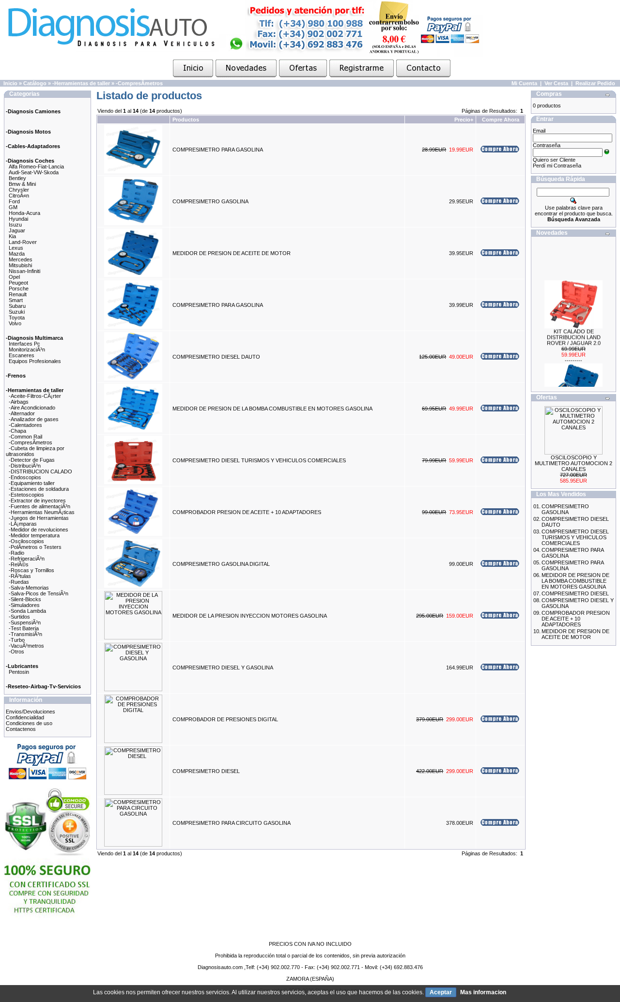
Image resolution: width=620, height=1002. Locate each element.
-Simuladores (24, 605)
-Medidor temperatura (34, 535)
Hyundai (18, 219)
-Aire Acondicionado (32, 407)
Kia (12, 236)
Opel (14, 277)
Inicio (10, 83)
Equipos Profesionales (35, 361)
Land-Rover (23, 242)
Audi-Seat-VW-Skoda (34, 172)
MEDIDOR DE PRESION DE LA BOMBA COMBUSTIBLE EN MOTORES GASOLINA (272, 408)
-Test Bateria (24, 628)
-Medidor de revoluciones (38, 529)
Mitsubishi (20, 265)
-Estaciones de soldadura (39, 489)
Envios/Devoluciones (30, 711)
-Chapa (17, 431)
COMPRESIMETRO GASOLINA (210, 201)
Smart (16, 300)
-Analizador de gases (34, 419)
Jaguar (17, 230)
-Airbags (19, 402)
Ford (14, 201)
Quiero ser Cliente (554, 160)
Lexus (16, 248)
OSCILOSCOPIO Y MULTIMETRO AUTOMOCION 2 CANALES (573, 463)
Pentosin (19, 672)
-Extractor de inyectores (37, 500)
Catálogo (34, 83)
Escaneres (21, 355)
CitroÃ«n (19, 195)
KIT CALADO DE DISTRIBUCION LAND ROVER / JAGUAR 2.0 (574, 331)
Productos (185, 119)
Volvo (15, 323)
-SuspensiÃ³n (25, 622)
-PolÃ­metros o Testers (35, 547)
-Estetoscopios (26, 495)
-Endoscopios (25, 477)
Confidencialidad (25, 717)
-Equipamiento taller (32, 483)
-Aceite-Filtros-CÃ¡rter (35, 396)
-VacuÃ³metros (26, 646)
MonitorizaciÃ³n (27, 349)
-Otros (16, 651)
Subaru (17, 306)
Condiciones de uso (29, 723)
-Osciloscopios (26, 541)
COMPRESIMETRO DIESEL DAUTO (216, 357)
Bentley (17, 178)
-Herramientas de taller (81, 83)
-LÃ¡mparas (23, 524)
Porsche (19, 288)
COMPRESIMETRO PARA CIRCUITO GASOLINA (231, 823)
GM (13, 207)
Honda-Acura (24, 213)
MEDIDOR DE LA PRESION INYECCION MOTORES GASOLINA (249, 616)
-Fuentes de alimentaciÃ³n (39, 506)
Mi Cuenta (524, 83)
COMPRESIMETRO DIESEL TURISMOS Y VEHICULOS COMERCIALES (259, 460)
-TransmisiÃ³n (25, 634)
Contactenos (21, 729)
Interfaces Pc (24, 344)
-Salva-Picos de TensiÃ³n (38, 593)
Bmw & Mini (22, 184)
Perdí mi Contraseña (557, 165)
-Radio (16, 553)
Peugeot (18, 283)
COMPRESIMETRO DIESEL (206, 771)
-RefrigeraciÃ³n (27, 559)
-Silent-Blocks (25, 599)
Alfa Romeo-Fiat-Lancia (36, 166)
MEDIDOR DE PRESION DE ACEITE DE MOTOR (231, 253)
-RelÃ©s (19, 564)
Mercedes (20, 259)
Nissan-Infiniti (24, 271)
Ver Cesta (556, 83)
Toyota (17, 317)
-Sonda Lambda (27, 611)
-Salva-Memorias (29, 588)
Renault (18, 294)
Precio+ (463, 119)
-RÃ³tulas (20, 576)
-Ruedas (19, 582)
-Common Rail (25, 437)
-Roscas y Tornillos (31, 570)
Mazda (17, 254)
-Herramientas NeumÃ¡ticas (42, 512)
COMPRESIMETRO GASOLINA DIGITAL (221, 564)
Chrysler (19, 190)
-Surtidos (19, 617)
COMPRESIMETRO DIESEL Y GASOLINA (222, 667)
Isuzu (15, 225)
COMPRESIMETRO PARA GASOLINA (217, 149)
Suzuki (17, 312)
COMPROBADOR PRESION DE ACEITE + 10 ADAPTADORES (246, 512)
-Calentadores (25, 425)
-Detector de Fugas (32, 460)
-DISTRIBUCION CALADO (40, 471)
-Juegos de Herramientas (39, 518)
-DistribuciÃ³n (25, 466)
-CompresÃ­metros (139, 83)
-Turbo (17, 640)
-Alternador (22, 413)
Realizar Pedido (595, 83)
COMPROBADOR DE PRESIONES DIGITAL (225, 719)
